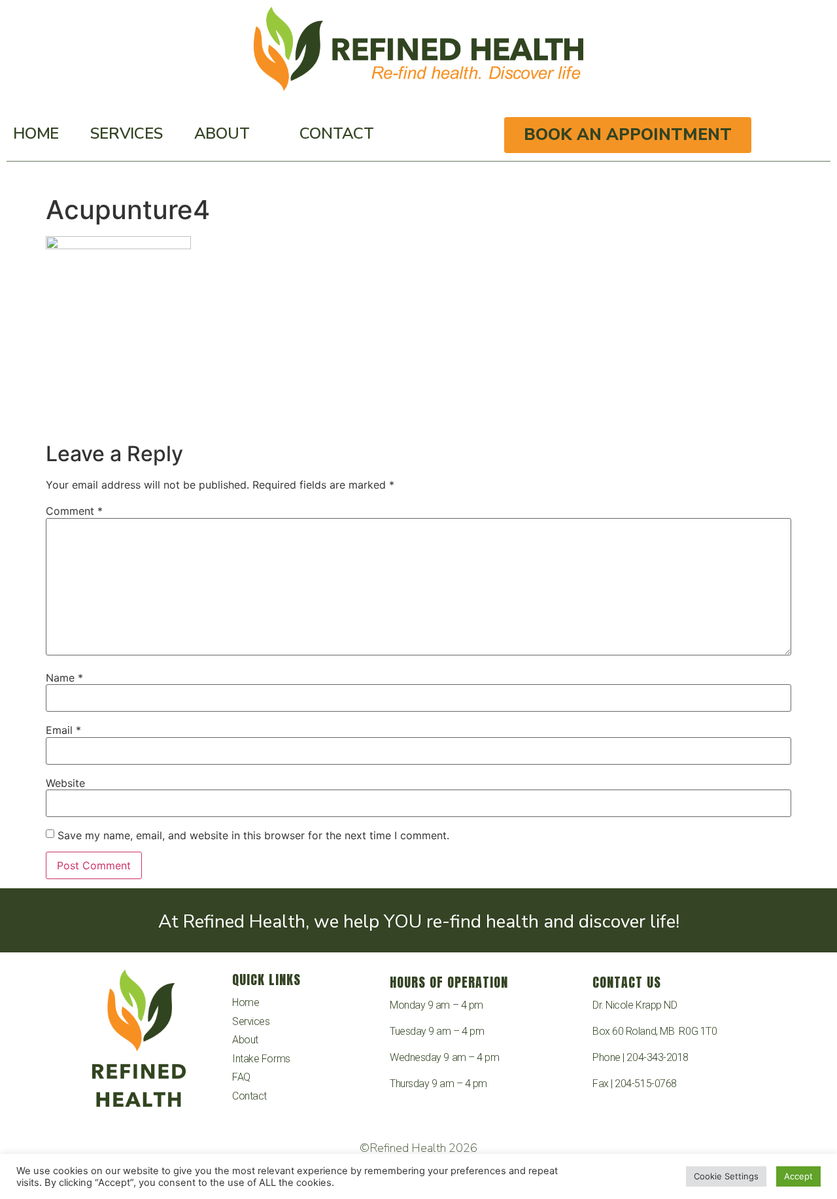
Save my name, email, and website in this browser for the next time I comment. (253, 835)
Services (126, 133)
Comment (74, 511)
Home (36, 133)
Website (65, 783)
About (222, 133)
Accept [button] (798, 1176)
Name (64, 677)
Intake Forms (261, 1058)
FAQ (241, 1077)
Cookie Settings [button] (726, 1176)
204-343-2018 (657, 1057)
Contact (336, 133)
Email (63, 730)
